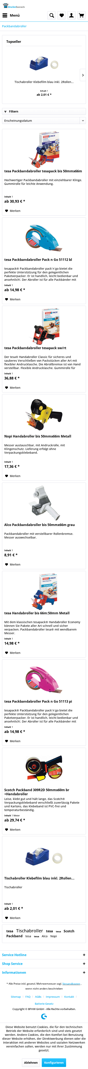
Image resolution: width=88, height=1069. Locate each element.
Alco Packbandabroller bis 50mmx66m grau (39, 525)
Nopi (53, 936)
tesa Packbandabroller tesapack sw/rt (35, 348)
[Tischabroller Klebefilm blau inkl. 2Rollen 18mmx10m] (44, 63)
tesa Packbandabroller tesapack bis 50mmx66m (43, 171)
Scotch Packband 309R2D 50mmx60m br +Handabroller (36, 792)
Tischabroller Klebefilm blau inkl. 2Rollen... (44, 82)
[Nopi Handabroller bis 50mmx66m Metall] (44, 414)
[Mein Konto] (71, 15)
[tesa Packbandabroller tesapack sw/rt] (44, 326)
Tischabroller (30, 931)
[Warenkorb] (81, 15)
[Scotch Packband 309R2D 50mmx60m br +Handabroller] (44, 768)
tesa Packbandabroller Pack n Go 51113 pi (38, 701)
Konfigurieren (54, 1062)
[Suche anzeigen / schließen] (51, 15)
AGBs (38, 997)
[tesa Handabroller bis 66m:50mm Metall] (44, 591)
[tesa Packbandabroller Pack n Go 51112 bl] (44, 238)
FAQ (27, 997)
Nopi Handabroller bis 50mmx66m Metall (37, 436)
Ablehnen (31, 1062)
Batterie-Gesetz (44, 1003)
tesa (10, 931)
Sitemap (16, 997)
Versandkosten (71, 983)
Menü (15, 15)
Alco (45, 936)
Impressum (53, 997)
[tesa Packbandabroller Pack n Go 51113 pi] (44, 679)
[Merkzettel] (61, 15)
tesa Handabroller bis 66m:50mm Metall (37, 613)
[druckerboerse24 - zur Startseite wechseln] (13, 5)
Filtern (13, 111)
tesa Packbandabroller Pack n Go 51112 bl (38, 260)
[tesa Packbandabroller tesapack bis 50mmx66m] (44, 149)
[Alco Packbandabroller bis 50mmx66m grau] (44, 503)
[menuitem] (11, 15)
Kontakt (69, 997)
